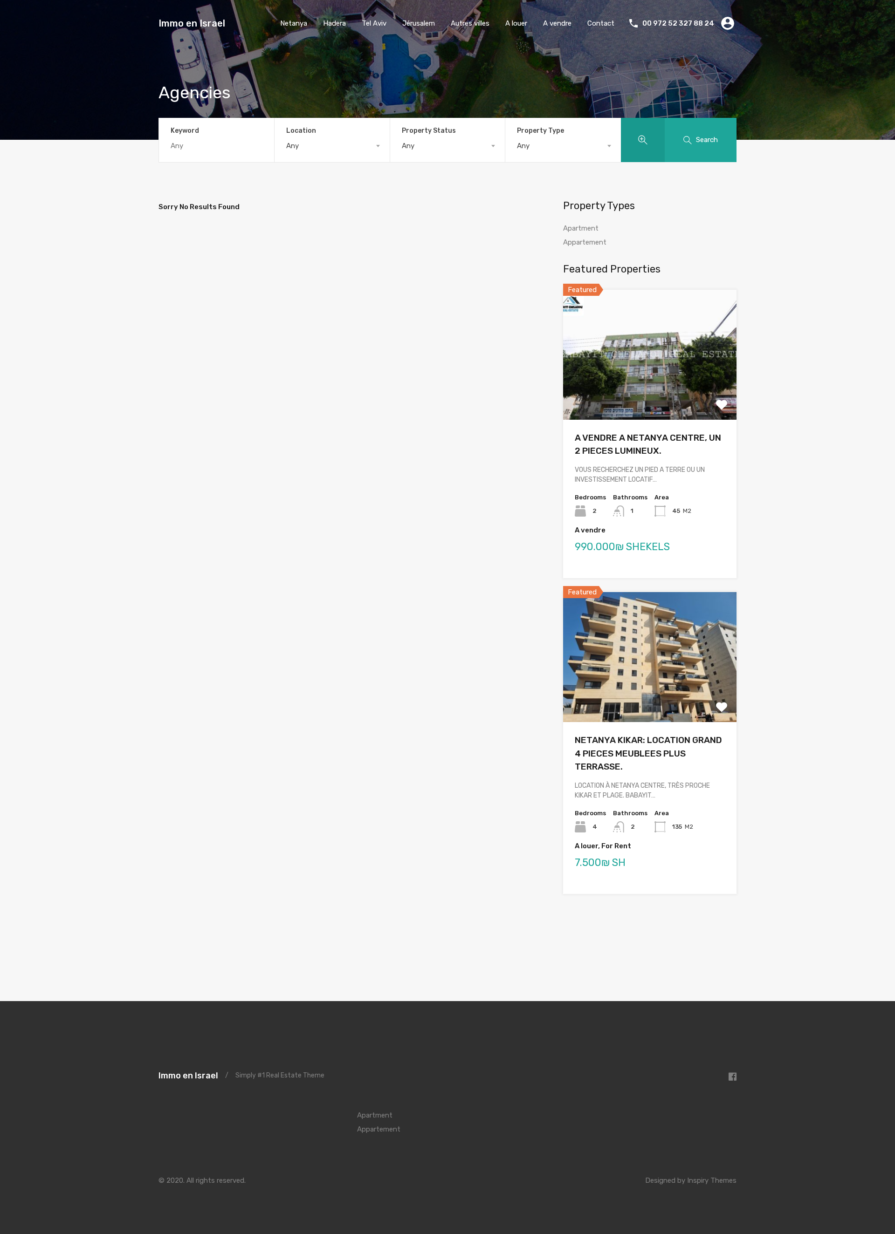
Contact (600, 23)
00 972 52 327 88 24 (678, 23)
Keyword (185, 131)
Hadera (334, 23)
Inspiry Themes (712, 1180)
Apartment (581, 228)
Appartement (584, 242)
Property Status (429, 131)
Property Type (540, 131)
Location (301, 131)
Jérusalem (418, 23)
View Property (650, 393)
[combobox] (332, 145)
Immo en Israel (191, 23)
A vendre (557, 23)
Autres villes (470, 23)
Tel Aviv (374, 23)
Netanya (293, 23)
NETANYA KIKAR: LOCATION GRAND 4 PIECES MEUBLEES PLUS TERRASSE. (648, 753)
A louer (516, 23)
